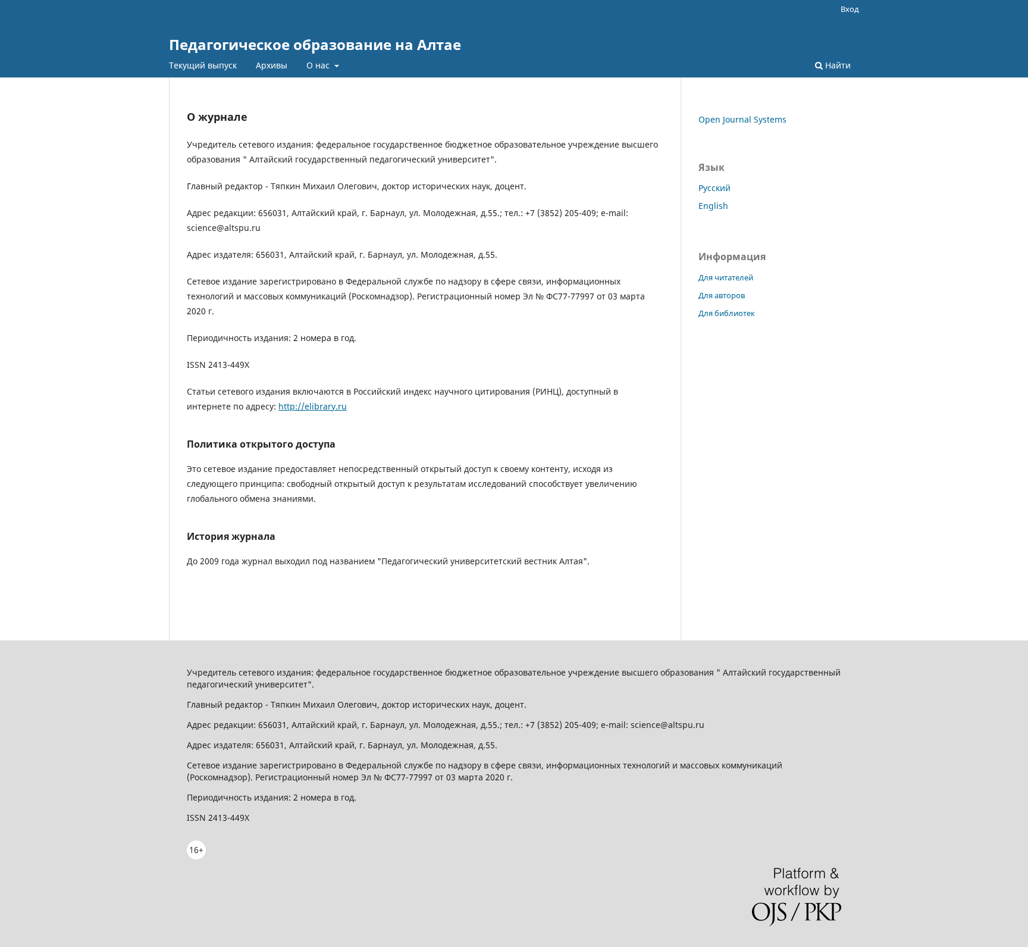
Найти (837, 65)
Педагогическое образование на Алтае (315, 44)
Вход (850, 9)
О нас (319, 65)
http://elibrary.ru (312, 406)
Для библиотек (726, 313)
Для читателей (725, 277)
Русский (714, 187)
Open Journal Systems (742, 119)
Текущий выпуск (203, 65)
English (713, 205)
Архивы (271, 65)
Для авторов (721, 295)
